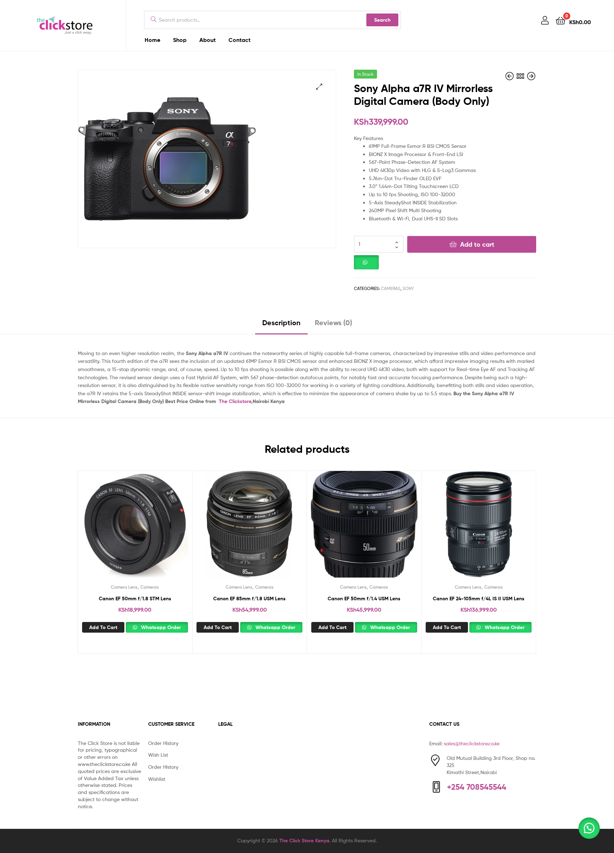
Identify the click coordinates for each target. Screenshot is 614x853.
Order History (163, 743)
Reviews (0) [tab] (333, 322)
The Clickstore (235, 401)
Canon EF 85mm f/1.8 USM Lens (249, 598)
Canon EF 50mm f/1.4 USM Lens (364, 598)
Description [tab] (281, 322)
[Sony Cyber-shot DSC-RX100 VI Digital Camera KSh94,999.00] (531, 76)
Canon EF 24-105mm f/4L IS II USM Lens (478, 598)
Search (382, 20)
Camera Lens (124, 587)
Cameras (390, 288)
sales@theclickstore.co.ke (472, 743)
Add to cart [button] (103, 627)
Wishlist (156, 779)
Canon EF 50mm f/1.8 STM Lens (135, 598)
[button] (319, 87)
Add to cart (477, 244)
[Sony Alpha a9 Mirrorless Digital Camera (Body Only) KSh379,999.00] (510, 76)
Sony (408, 288)
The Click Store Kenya (304, 840)
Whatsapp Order (160, 627)
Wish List (158, 755)
